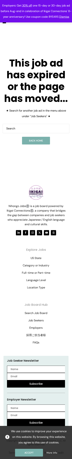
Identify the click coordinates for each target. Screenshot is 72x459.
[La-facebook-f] (25, 232)
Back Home (36, 140)
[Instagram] (32, 232)
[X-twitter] (39, 232)
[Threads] (53, 232)
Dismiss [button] (64, 17)
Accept (29, 452)
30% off (27, 5)
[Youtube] (46, 232)
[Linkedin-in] (18, 232)
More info (51, 452)
